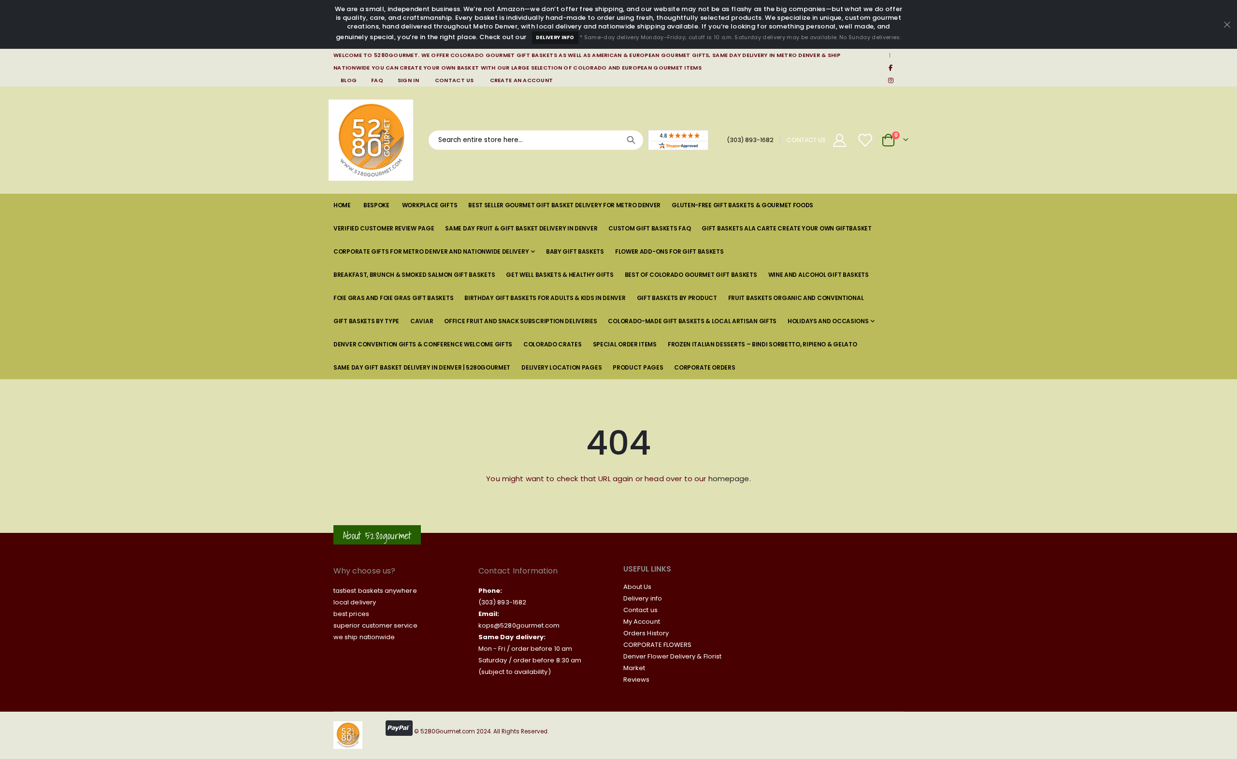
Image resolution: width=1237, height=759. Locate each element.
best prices (351, 613)
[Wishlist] (866, 140)
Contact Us (454, 80)
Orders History (646, 633)
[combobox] (536, 140)
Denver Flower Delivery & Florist (672, 656)
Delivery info (642, 598)
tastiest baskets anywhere (375, 590)
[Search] (631, 140)
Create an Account (521, 80)
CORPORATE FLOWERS (657, 644)
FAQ (377, 80)
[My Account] (839, 140)
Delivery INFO (555, 37)
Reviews (636, 679)
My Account (641, 621)
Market (634, 668)
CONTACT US (806, 140)
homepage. (729, 478)
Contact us (640, 610)
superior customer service (375, 625)
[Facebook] (890, 67)
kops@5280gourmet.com (519, 625)
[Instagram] (890, 80)
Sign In (408, 80)
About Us (637, 586)
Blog (349, 80)
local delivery (354, 602)
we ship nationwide (364, 637)
